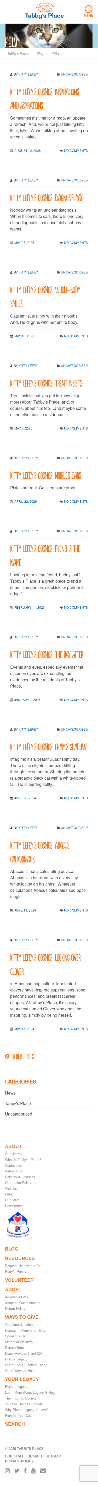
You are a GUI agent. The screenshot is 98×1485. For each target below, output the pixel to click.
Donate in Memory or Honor (26, 1330)
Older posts (22, 1056)
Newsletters (14, 1205)
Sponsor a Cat (16, 1335)
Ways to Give (21, 1317)
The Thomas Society (21, 1398)
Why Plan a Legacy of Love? (27, 1409)
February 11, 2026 (29, 607)
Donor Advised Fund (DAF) (25, 1353)
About (13, 1146)
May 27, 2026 (24, 242)
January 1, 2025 (27, 699)
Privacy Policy (19, 1461)
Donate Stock (15, 1347)
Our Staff (12, 1199)
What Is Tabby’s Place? (23, 1159)
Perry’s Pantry (16, 1271)
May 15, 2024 (24, 1028)
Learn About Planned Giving (26, 1364)
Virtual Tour (13, 1170)
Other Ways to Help (19, 1370)
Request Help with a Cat (23, 1265)
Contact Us (13, 1165)
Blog (11, 1248)
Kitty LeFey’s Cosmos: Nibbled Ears (45, 475)
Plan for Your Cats (19, 1415)
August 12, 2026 (27, 150)
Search (15, 1423)
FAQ (8, 1194)
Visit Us (11, 1188)
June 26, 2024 (25, 798)
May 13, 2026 (24, 336)
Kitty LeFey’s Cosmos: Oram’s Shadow (48, 746)
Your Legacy (22, 1379)
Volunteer (19, 1280)
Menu (88, 11)
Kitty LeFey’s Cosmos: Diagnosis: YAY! (46, 197)
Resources (20, 1258)
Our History (13, 1153)
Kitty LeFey (28, 180)
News (10, 1093)
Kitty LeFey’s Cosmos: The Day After (46, 654)
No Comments (76, 150)
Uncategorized (74, 180)
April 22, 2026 (25, 501)
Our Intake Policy (18, 1182)
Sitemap (53, 1456)
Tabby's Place (18, 1103)
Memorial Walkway (19, 1341)
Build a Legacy (16, 1359)
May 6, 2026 (23, 428)
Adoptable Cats (16, 1296)
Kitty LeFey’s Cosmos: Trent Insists (46, 382)
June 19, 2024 (25, 910)
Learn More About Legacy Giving (30, 1392)
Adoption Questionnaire (22, 1302)
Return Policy (15, 1308)
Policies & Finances (20, 1176)
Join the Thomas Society (24, 1403)
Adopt (13, 1289)
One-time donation (19, 1324)
